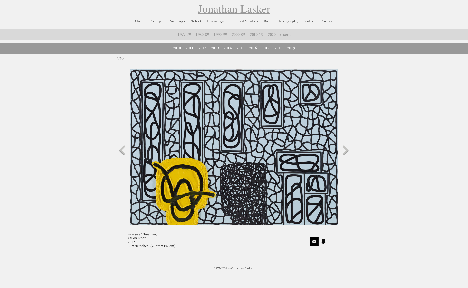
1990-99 (220, 34)
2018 (278, 48)
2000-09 (238, 34)
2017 (266, 48)
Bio (266, 21)
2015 (240, 48)
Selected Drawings (207, 21)
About (139, 21)
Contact (327, 21)
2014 (228, 48)
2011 (190, 48)
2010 (177, 48)
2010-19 (256, 34)
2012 (202, 48)
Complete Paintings (168, 21)
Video (309, 21)
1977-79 (184, 34)
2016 (253, 48)
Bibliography (286, 21)
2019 (291, 48)
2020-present (279, 34)
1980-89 (202, 34)
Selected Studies (243, 21)
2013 (215, 48)
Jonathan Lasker (234, 8)
